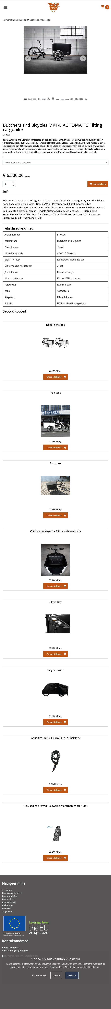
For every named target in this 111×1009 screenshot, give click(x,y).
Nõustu (56, 975)
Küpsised (6, 908)
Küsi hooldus (8, 899)
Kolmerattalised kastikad (14, 19)
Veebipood (7, 890)
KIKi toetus (7, 905)
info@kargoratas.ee (19, 950)
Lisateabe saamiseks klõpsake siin (82, 967)
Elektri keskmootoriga (39, 19)
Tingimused (7, 911)
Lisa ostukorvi (99, 184)
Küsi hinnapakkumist (11, 893)
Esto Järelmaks (9, 902)
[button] (83, 58)
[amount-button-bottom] (13, 185)
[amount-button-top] (13, 182)
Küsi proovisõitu (9, 896)
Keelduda (71, 975)
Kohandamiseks (40, 975)
